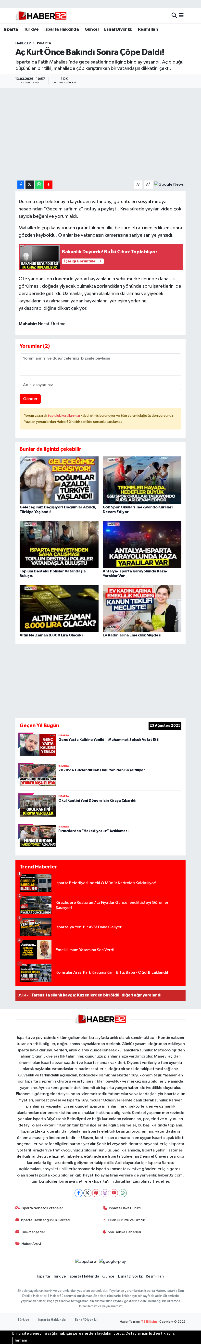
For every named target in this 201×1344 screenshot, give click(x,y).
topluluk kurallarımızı (64, 415)
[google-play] (112, 1261)
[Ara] (174, 16)
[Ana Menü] (181, 16)
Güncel (92, 29)
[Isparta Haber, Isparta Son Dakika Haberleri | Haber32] (41, 15)
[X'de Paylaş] (29, 185)
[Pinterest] (96, 1193)
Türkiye (31, 29)
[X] (87, 1193)
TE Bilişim (149, 1321)
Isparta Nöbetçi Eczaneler (42, 1208)
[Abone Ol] (169, 184)
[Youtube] (114, 1193)
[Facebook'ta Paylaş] (20, 185)
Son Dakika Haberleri (124, 1232)
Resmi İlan (148, 29)
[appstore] (85, 1261)
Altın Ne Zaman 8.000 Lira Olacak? (51, 635)
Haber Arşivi (31, 1244)
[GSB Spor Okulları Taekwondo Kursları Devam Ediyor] (142, 480)
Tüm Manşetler (33, 1232)
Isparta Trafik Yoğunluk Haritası (45, 1220)
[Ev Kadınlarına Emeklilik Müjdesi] (142, 608)
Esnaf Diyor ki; (118, 29)
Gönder (30, 399)
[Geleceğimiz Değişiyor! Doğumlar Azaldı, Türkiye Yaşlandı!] (59, 480)
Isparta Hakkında (61, 29)
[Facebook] (79, 1193)
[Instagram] (105, 1193)
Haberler (23, 43)
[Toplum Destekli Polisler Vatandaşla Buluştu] (59, 544)
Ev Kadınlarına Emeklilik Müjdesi (132, 635)
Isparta (11, 29)
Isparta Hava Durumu (125, 1208)
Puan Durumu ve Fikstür (126, 1220)
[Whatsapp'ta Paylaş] (39, 185)
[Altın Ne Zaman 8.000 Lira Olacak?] (59, 608)
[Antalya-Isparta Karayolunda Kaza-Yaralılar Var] (142, 544)
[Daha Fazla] (48, 185)
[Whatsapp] (123, 1193)
